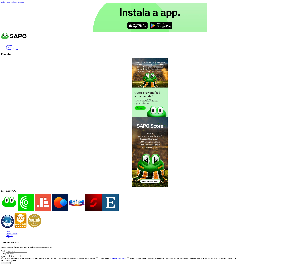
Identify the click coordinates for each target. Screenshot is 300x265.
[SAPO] (9, 210)
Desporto (9, 47)
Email (4, 251)
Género (3, 256)
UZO (8, 238)
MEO (8, 231)
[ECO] (25, 210)
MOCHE (9, 236)
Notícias (9, 45)
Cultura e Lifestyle (12, 49)
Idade (3, 254)
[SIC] (76, 210)
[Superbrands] (34, 227)
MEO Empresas (11, 234)
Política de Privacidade (118, 258)
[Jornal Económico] (42, 210)
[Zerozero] (59, 210)
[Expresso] (110, 210)
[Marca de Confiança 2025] (8, 227)
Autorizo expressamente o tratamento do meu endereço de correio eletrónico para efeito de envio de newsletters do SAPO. (49, 258)
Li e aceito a (113, 258)
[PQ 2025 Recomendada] (21, 227)
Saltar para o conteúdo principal (12, 2)
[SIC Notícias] (93, 210)
